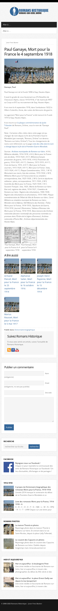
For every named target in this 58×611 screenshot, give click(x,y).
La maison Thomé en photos (27, 525)
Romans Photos (12, 521)
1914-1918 (8, 483)
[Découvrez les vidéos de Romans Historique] (17, 350)
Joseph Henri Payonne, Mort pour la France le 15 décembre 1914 (44, 283)
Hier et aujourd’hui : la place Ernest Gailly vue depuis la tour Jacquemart (34, 579)
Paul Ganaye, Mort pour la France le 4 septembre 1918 (28, 52)
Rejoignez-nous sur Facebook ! (27, 463)
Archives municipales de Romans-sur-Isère (28, 151)
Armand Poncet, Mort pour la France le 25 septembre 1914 (11, 283)
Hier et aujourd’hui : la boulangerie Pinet (31, 563)
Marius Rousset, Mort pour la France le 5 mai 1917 (11, 319)
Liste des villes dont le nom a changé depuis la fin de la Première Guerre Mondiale (29, 145)
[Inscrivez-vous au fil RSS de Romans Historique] (9, 350)
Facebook (8, 459)
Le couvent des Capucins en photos (29, 540)
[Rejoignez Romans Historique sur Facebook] (13, 350)
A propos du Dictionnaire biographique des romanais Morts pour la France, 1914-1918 (33, 488)
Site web (48, 393)
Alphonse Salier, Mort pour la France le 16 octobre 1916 (28, 282)
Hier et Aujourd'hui (13, 559)
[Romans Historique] (29, 15)
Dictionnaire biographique (25, 330)
